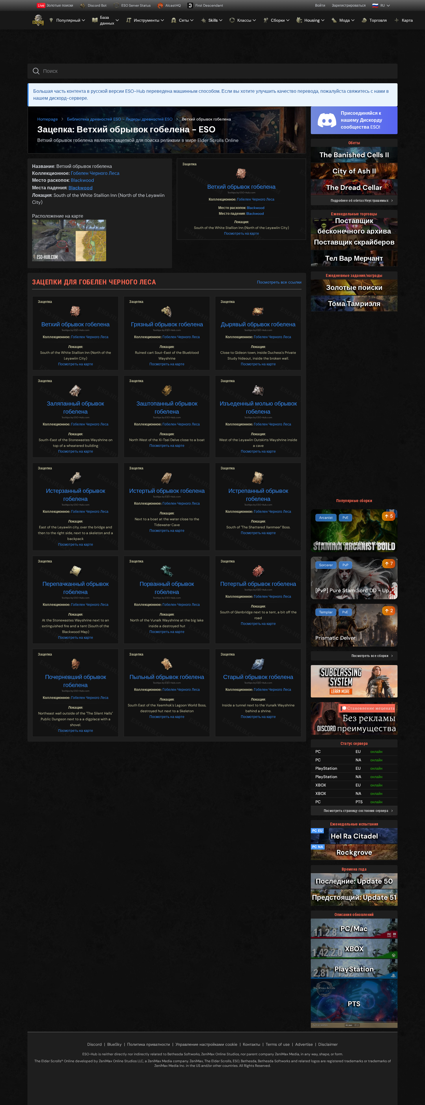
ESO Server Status (136, 5)
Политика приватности (148, 1044)
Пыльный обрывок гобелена (167, 677)
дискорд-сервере (68, 98)
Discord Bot (97, 5)
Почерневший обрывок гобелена (75, 681)
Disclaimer (328, 1044)
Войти (320, 5)
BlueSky (114, 1044)
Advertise (304, 1044)
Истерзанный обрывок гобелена (75, 495)
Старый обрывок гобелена (258, 677)
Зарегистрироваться (349, 5)
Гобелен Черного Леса (255, 199)
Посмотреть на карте (241, 233)
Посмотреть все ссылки (279, 282)
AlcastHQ (173, 5)
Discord (94, 1044)
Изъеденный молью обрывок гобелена (258, 407)
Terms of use (278, 1044)
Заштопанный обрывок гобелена (166, 407)
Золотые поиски (55, 5)
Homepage (47, 119)
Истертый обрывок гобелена (167, 491)
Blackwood (256, 208)
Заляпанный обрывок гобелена (75, 407)
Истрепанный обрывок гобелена (258, 495)
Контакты (251, 1044)
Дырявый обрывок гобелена (258, 324)
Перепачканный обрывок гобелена (75, 588)
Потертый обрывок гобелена (258, 584)
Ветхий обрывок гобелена (241, 186)
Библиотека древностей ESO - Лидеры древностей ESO (120, 119)
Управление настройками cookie (206, 1044)
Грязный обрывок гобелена (167, 324)
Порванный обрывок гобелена (167, 588)
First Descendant (209, 5)
